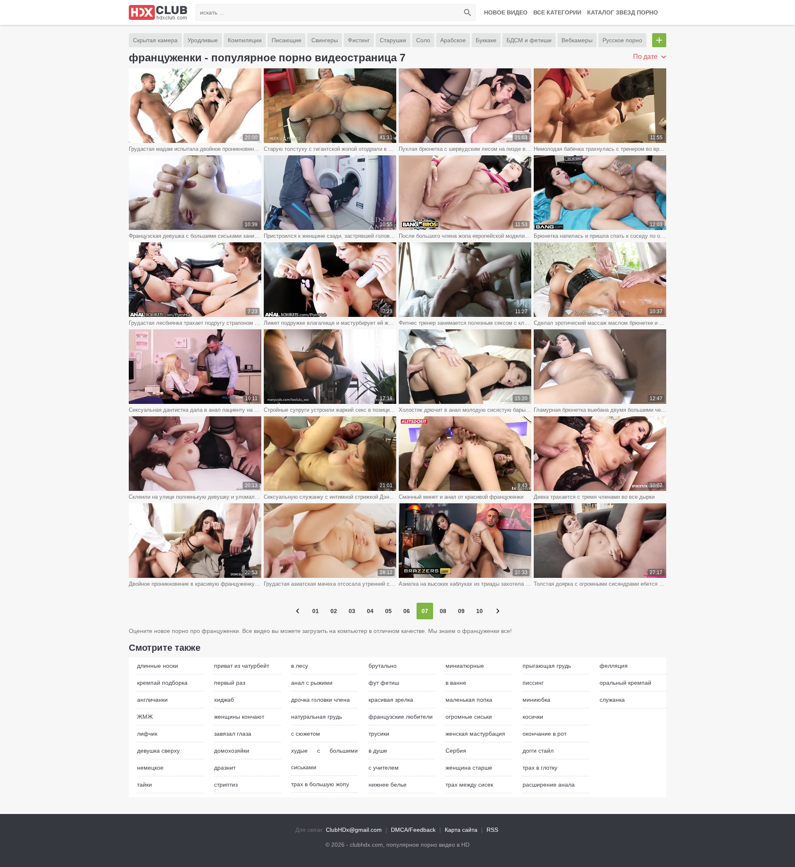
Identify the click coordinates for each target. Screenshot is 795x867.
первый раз (229, 682)
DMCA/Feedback (413, 829)
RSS (492, 829)
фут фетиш (384, 682)
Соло (423, 40)
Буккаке (486, 40)
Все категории (557, 12)
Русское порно (622, 40)
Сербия (456, 750)
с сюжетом (305, 733)
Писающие (286, 40)
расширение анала (549, 784)
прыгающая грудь (547, 665)
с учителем (384, 767)
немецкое (150, 767)
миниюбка (536, 699)
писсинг (533, 682)
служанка (612, 699)
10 (479, 611)
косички (533, 716)
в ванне (456, 682)
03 (352, 611)
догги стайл (538, 750)
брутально (383, 665)
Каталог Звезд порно (622, 12)
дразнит (225, 767)
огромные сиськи (469, 716)
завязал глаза (232, 733)
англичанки (152, 699)
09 (461, 611)
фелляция (614, 665)
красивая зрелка (391, 699)
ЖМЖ (145, 716)
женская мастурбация (475, 733)
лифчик (147, 733)
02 (333, 611)
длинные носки (157, 665)
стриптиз (226, 784)
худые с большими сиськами (324, 758)
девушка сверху (158, 750)
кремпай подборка (162, 682)
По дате (646, 56)
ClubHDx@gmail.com (354, 829)
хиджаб (224, 699)
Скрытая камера (155, 40)
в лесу (299, 665)
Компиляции (245, 40)
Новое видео (506, 12)
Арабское (453, 40)
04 (370, 611)
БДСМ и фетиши (529, 40)
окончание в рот (544, 733)
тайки (144, 784)
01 (315, 611)
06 (406, 611)
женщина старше (469, 767)
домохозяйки (231, 750)
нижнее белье (388, 784)
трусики (379, 733)
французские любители (401, 716)
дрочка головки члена (320, 699)
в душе (378, 750)
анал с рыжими (311, 682)
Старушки (393, 40)
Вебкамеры (577, 40)
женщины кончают (239, 716)
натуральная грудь (316, 716)
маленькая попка (469, 699)
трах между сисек (469, 784)
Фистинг (359, 40)
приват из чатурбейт (241, 665)
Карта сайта (461, 829)
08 (443, 611)
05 (388, 611)
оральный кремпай (625, 682)
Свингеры (324, 40)
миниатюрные (465, 665)
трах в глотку (540, 767)
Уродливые (203, 40)
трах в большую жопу (320, 784)
